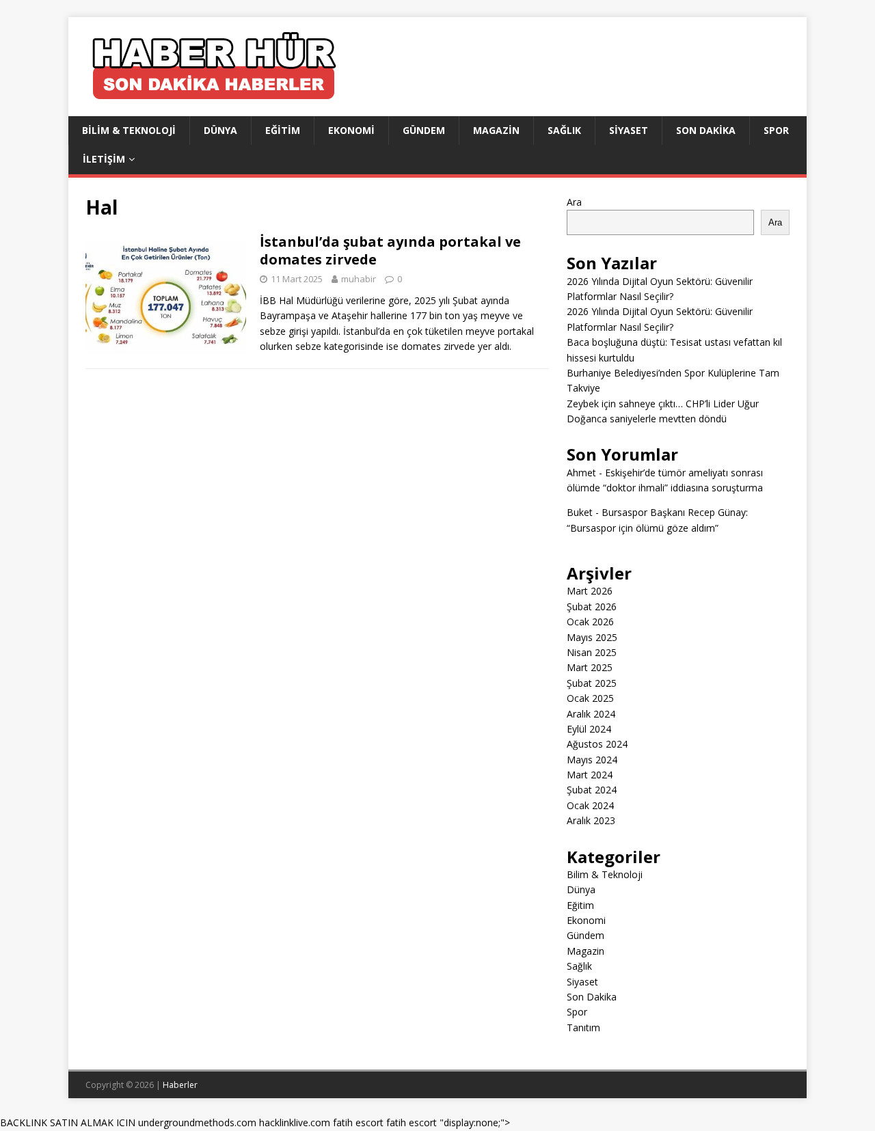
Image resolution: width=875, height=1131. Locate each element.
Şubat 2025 (592, 683)
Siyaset (628, 130)
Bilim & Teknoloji (129, 130)
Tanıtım (583, 1027)
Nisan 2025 (592, 652)
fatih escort (358, 1122)
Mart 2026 (589, 590)
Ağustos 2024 (597, 743)
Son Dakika (706, 130)
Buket (580, 512)
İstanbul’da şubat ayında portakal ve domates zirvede (390, 250)
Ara (574, 201)
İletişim (104, 158)
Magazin (496, 130)
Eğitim (282, 130)
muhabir (358, 279)
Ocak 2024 (590, 805)
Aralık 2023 (591, 820)
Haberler (180, 1085)
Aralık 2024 (591, 713)
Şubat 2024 (592, 789)
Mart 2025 (589, 667)
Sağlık (564, 130)
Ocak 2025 (590, 698)
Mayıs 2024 (592, 759)
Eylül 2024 (589, 728)
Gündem (424, 130)
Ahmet (581, 472)
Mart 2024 (589, 774)
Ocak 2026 (590, 621)
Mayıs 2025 (592, 637)
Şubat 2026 (592, 606)
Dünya (220, 130)
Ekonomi (351, 130)
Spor (776, 130)
